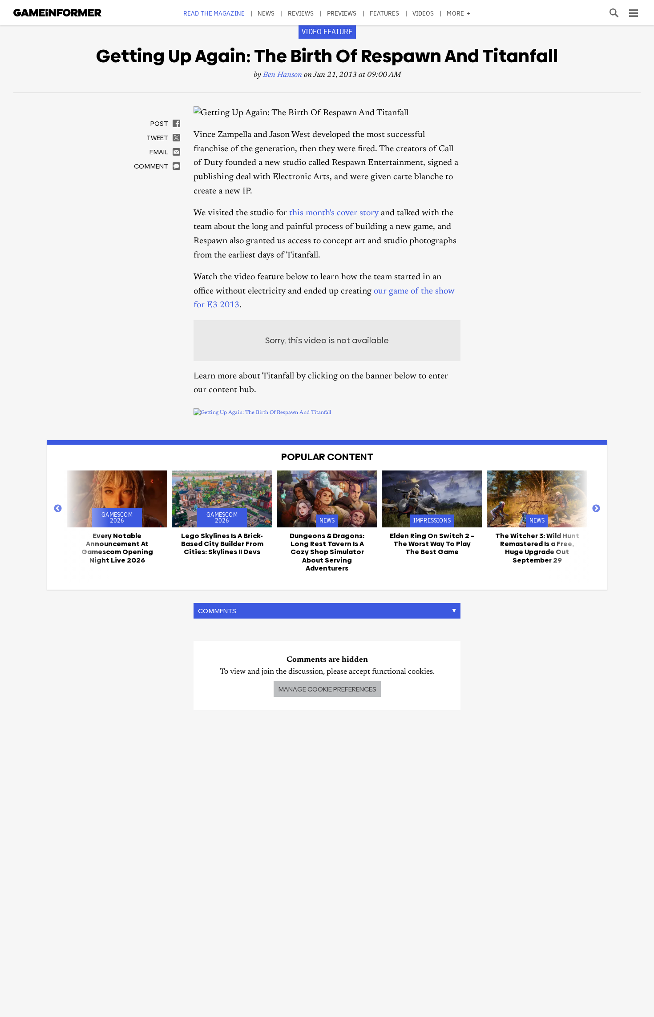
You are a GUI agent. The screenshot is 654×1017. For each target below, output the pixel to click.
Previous (57, 508)
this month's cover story (334, 213)
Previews (342, 13)
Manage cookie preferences (327, 689)
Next (596, 508)
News (266, 13)
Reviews (301, 13)
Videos (423, 13)
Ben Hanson (282, 75)
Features (385, 13)
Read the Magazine (214, 13)
